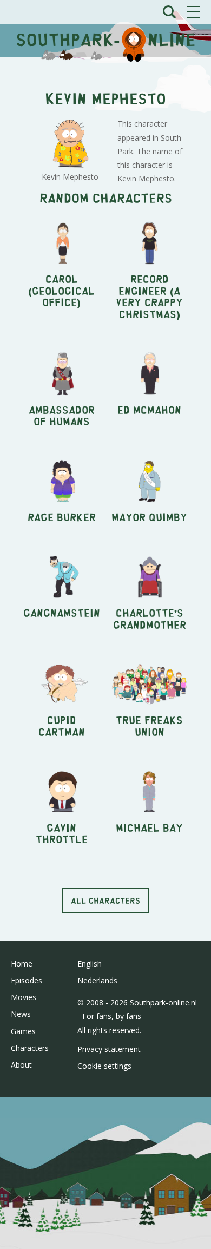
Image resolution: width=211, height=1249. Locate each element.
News (21, 1014)
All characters (105, 900)
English (89, 963)
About (21, 1065)
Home (21, 963)
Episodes (26, 980)
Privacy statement (109, 1049)
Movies (23, 997)
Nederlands (97, 980)
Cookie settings (104, 1066)
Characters (30, 1048)
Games (23, 1031)
